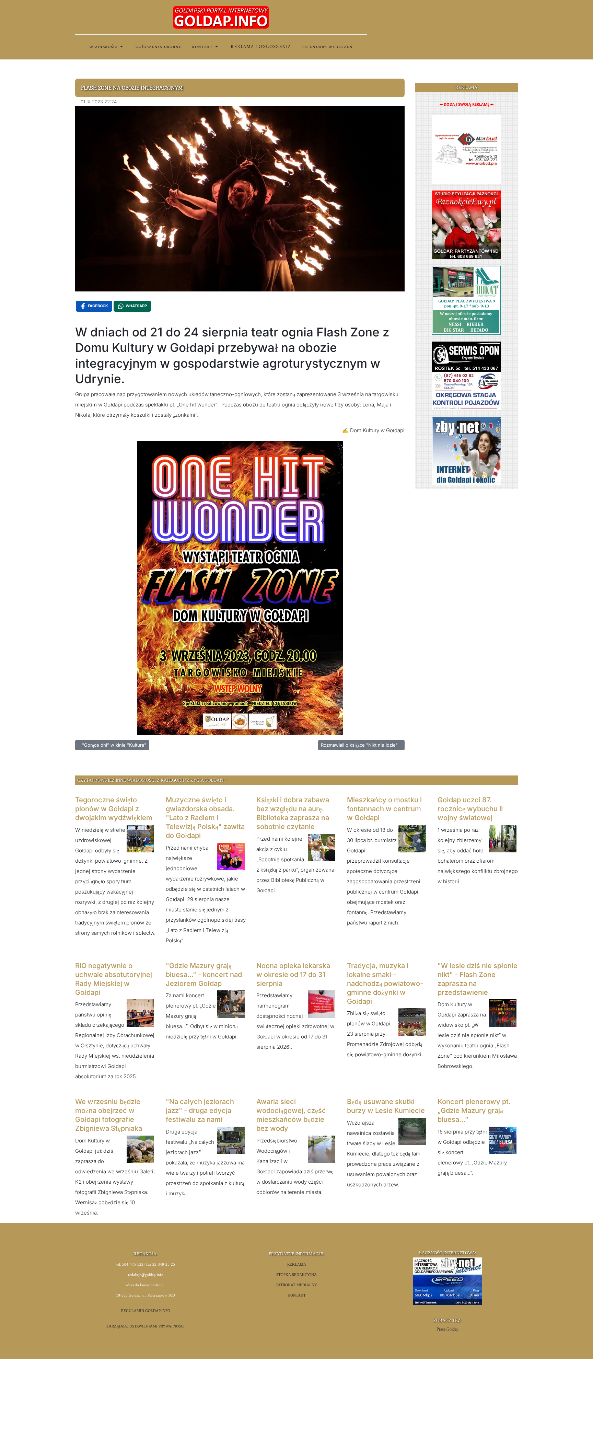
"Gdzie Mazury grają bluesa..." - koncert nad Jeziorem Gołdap (204, 975)
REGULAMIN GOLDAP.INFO (145, 1311)
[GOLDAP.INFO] (221, 17)
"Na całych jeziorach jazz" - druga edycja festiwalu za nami (200, 1110)
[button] (107, 47)
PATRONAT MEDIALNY (296, 1285)
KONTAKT (297, 1295)
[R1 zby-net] (466, 451)
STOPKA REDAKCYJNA (296, 1275)
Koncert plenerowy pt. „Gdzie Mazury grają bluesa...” (474, 1110)
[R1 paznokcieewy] (466, 224)
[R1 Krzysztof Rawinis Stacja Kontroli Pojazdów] (466, 375)
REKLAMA (296, 1264)
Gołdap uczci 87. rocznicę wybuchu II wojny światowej (470, 809)
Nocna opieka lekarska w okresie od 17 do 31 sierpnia (293, 975)
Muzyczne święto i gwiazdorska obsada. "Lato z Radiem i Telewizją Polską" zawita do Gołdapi (205, 818)
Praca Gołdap (447, 1329)
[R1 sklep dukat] (466, 300)
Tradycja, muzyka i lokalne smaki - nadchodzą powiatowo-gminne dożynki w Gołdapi (385, 983)
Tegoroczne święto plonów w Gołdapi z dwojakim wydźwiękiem (113, 809)
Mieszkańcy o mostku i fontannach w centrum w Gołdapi (384, 809)
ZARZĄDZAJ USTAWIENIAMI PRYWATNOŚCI (145, 1326)
